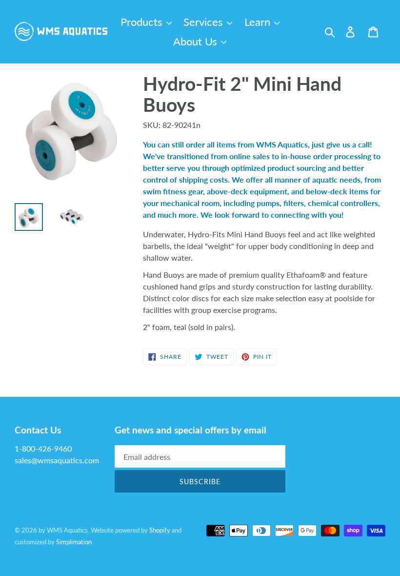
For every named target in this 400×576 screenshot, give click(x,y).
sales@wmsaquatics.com (57, 460)
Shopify (159, 530)
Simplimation (74, 542)
